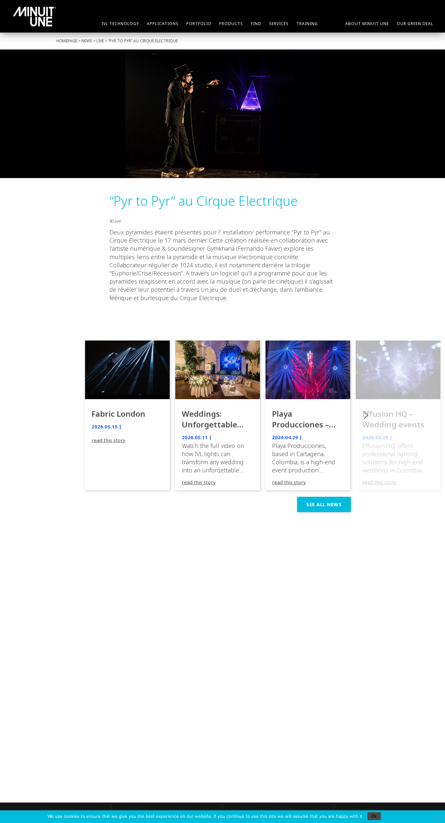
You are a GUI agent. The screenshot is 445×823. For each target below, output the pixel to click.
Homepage (66, 41)
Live (100, 41)
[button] (398, 415)
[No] (437, 817)
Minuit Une (34, 16)
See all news (324, 504)
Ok (374, 816)
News (86, 41)
